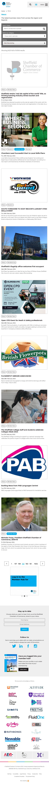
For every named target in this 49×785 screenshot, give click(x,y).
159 (23, 564)
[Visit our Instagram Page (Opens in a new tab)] (35, 646)
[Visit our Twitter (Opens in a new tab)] (14, 646)
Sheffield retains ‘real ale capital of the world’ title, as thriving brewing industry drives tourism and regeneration (23, 96)
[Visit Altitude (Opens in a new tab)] (36, 687)
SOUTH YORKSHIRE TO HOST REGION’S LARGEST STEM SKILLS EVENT (24, 210)
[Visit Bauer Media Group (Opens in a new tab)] (36, 702)
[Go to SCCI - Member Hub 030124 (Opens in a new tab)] (24, 581)
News (9, 11)
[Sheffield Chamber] (7, 4)
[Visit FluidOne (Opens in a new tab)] (36, 717)
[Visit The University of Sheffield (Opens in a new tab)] (36, 695)
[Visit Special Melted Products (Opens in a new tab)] (36, 724)
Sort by (5, 40)
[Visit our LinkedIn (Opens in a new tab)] (21, 646)
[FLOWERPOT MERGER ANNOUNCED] (24, 353)
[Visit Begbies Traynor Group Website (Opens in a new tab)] (24, 755)
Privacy (29, 774)
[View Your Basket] (36, 4)
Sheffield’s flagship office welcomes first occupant (22, 266)
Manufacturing (11, 262)
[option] (24, 581)
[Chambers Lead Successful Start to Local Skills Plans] (24, 130)
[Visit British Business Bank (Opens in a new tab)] (36, 739)
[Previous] (6, 563)
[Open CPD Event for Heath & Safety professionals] (24, 297)
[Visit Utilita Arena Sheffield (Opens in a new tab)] (12, 747)
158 (19, 564)
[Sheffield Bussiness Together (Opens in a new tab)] (40, 755)
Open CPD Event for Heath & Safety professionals (21, 320)
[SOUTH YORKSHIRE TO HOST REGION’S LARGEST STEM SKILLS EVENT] (24, 185)
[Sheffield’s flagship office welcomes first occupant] (24, 243)
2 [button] (24, 596)
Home (3, 11)
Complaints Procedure (19, 776)
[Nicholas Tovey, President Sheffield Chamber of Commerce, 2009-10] (24, 514)
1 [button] (22, 596)
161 (31, 564)
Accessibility (15, 774)
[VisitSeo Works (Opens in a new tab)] (12, 717)
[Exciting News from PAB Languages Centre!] (24, 462)
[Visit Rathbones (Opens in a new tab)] (12, 732)
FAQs (40, 774)
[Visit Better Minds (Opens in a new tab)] (36, 732)
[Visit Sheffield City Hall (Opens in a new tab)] (36, 747)
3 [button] (27, 596)
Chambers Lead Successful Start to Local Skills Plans (23, 153)
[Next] (42, 563)
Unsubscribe (35, 774)
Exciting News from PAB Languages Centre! (19, 486)
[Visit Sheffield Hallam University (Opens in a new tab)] (12, 695)
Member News (11, 89)
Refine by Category (8, 33)
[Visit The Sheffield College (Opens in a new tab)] (12, 702)
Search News (6, 25)
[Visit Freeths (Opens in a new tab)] (36, 710)
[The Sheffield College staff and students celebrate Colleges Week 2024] (24, 406)
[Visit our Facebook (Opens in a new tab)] (28, 646)
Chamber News (19, 149)
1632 (36, 564)
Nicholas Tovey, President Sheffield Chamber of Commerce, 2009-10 (21, 539)
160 (27, 564)
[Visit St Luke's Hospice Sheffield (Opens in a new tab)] (12, 724)
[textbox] (25, 36)
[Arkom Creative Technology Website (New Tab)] (28, 781)
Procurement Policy (30, 776)
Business (28, 149)
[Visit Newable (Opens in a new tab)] (12, 739)
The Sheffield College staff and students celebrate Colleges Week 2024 (22, 431)
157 (15, 564)
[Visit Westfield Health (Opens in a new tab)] (12, 687)
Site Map (9, 774)
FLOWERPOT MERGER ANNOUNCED (16, 376)
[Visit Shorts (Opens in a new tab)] (12, 710)
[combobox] (24, 36)
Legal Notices (23, 774)
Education (10, 149)
